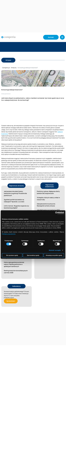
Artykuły (13, 68)
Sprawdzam (10, 301)
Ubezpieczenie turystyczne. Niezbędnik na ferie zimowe (46, 205)
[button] (62, 37)
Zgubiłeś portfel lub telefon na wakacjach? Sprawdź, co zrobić (14, 201)
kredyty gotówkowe (5, 93)
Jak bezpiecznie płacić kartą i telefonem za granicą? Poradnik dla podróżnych (15, 193)
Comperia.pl (6, 68)
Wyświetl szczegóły (55, 250)
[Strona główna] (8, 37)
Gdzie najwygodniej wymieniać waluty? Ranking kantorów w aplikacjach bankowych (14, 264)
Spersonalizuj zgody (33, 255)
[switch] (24, 244)
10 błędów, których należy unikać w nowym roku (48, 199)
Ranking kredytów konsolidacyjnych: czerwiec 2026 (16, 272)
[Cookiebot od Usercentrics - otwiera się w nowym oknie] (56, 213)
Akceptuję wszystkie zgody (54, 255)
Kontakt (51, 37)
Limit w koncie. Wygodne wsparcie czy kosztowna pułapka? (16, 207)
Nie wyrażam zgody (12, 255)
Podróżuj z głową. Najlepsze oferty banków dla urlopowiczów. (48, 192)
